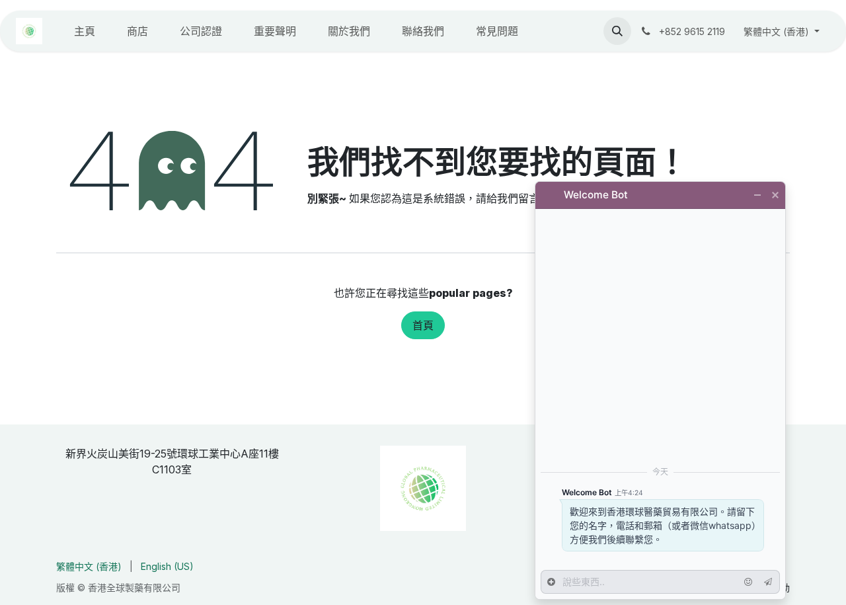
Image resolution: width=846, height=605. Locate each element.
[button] (617, 31)
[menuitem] (84, 31)
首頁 (423, 325)
